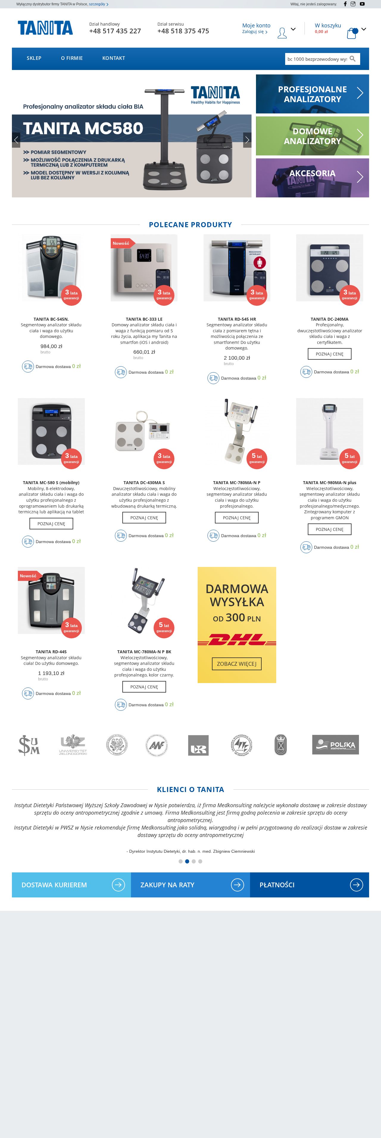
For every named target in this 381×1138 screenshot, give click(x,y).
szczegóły (97, 4)
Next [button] (247, 140)
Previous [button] (16, 140)
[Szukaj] (352, 59)
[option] (132, 135)
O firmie (72, 58)
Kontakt (113, 58)
